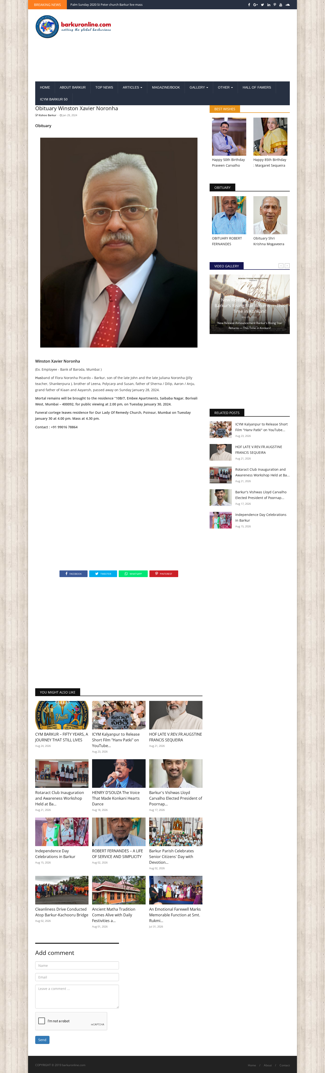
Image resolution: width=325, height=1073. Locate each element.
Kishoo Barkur (47, 115)
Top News (104, 87)
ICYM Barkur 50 (54, 99)
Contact (285, 1065)
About (268, 1065)
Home (45, 87)
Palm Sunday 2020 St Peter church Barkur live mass (106, 4)
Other (224, 87)
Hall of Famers (257, 87)
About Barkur (73, 87)
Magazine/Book (166, 87)
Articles (131, 87)
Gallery (198, 87)
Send (42, 1040)
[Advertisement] (206, 45)
